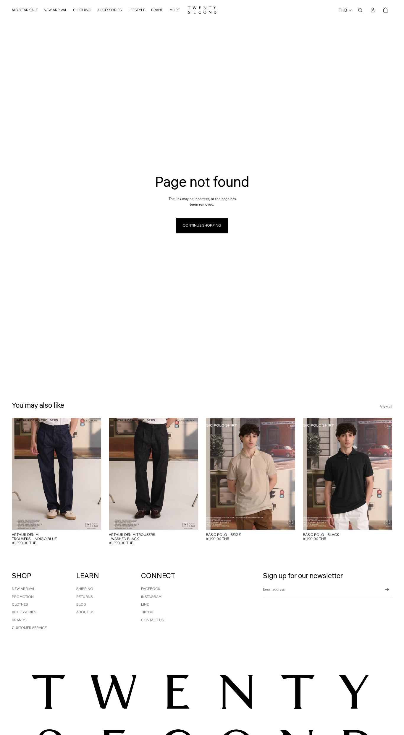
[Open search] (360, 10)
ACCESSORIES (24, 612)
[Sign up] (387, 590)
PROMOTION (23, 596)
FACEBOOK (150, 588)
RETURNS (84, 596)
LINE (145, 604)
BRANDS (19, 620)
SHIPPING (84, 588)
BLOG (81, 604)
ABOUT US (85, 612)
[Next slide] (92, 473)
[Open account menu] (372, 10)
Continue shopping (202, 225)
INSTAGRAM (151, 596)
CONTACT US (152, 620)
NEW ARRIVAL (23, 588)
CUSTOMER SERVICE (29, 627)
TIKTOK (147, 612)
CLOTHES (20, 604)
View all (386, 406)
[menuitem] (175, 10)
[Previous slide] (21, 473)
